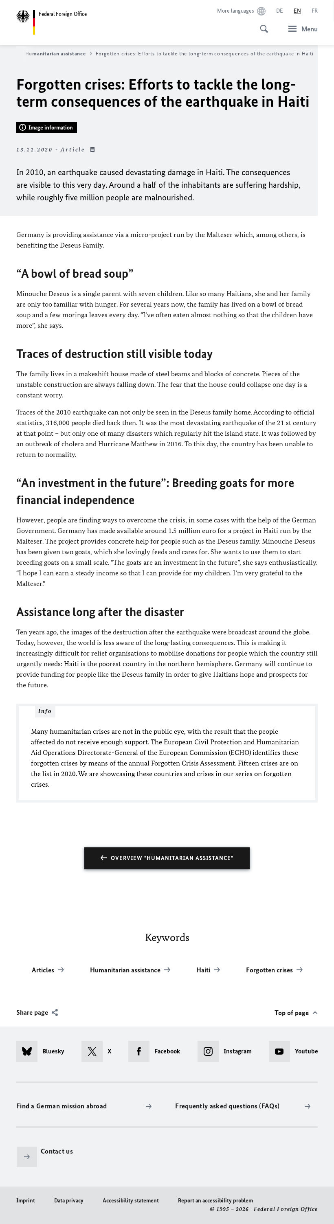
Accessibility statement (131, 1200)
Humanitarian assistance (55, 53)
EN (297, 10)
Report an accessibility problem (215, 1200)
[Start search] (261, 24)
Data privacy (69, 1200)
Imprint (25, 1200)
